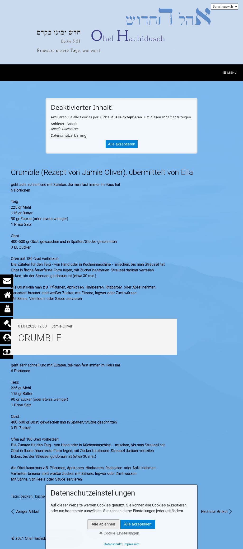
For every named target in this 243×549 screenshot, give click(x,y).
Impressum (131, 544)
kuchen (41, 496)
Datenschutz (113, 544)
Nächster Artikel (214, 511)
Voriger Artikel (27, 511)
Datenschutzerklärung (68, 135)
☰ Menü (230, 72)
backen (27, 496)
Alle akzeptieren (121, 144)
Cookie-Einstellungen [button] (121, 533)
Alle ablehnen (103, 524)
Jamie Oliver (61, 326)
